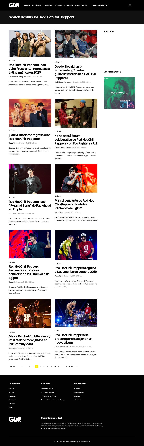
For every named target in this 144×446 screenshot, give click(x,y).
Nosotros (77, 389)
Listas (10, 407)
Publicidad (77, 400)
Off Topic (12, 403)
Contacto (77, 396)
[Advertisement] (119, 50)
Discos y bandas (81, 5)
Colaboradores (79, 392)
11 (58, 366)
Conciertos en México (48, 392)
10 (55, 366)
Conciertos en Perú (47, 389)
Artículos (48, 5)
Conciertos (36, 5)
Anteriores (14, 366)
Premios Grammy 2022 (100, 5)
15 (66, 366)
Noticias (27, 5)
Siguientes (73, 366)
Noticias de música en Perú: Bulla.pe (53, 400)
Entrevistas (68, 5)
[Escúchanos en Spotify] (119, 93)
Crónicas (58, 5)
